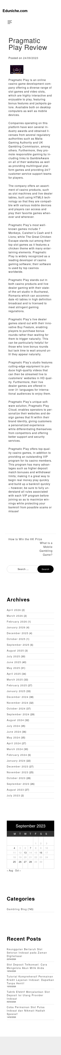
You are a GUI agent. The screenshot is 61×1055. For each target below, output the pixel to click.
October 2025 (16, 639)
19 (20, 857)
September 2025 (18, 644)
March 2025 (15, 679)
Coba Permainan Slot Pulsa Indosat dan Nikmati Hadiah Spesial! (26, 1010)
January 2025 (16, 691)
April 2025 (14, 673)
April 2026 (14, 610)
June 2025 (14, 662)
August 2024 (15, 720)
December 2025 (17, 633)
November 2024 (17, 702)
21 (30, 857)
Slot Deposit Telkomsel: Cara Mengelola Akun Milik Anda (27, 966)
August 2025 (15, 650)
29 (35, 861)
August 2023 (15, 789)
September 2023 (18, 783)
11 (14, 852)
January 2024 (16, 760)
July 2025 (13, 656)
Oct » (18, 870)
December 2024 (17, 697)
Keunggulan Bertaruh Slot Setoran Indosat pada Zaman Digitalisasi (27, 952)
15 (35, 852)
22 (35, 857)
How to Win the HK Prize (25, 539)
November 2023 (17, 772)
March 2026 (15, 615)
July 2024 (13, 726)
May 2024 (13, 737)
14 (30, 852)
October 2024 (16, 708)
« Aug (10, 870)
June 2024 (14, 731)
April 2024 (14, 743)
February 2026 (17, 621)
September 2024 (18, 714)
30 (40, 861)
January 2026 (16, 627)
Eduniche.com (15, 10)
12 (20, 852)
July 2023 (13, 795)
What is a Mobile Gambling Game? (46, 549)
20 (25, 857)
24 (46, 857)
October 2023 (16, 778)
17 (46, 852)
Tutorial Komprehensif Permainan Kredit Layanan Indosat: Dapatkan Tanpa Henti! (30, 980)
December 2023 (17, 766)
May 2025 (13, 668)
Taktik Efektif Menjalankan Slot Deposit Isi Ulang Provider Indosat (28, 995)
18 (14, 857)
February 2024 (17, 755)
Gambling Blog (17, 909)
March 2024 (15, 749)
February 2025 (17, 685)
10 (46, 848)
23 (40, 857)
